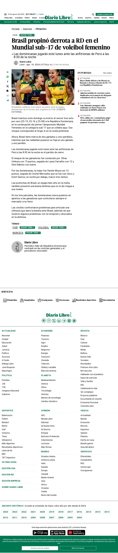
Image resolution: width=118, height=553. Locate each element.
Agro (43, 343)
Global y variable (48, 367)
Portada (15, 29)
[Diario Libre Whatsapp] (74, 321)
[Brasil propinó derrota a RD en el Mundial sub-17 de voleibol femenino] (7, 77)
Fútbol (5, 419)
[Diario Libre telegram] (64, 321)
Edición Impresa (11, 480)
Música (84, 335)
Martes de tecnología (51, 398)
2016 (79, 512)
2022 (24, 512)
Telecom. (45, 364)
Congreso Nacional (10, 391)
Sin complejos (87, 392)
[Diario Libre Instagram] (49, 321)
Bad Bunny (114, 22)
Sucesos (6, 357)
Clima (43, 387)
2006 (60, 517)
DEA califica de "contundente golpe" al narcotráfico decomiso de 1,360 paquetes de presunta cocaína (95, 120)
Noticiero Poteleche (50, 436)
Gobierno (6, 394)
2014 (97, 512)
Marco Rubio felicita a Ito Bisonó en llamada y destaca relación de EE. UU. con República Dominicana (96, 83)
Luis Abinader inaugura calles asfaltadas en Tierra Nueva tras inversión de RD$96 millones (93, 108)
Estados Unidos (48, 456)
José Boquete (8, 367)
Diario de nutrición (89, 378)
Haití (43, 463)
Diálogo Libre (8, 364)
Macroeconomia (48, 371)
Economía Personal (89, 402)
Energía (44, 353)
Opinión (96, 18)
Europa (44, 470)
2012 (5, 517)
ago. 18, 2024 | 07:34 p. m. (39, 64)
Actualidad (18, 18)
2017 (70, 512)
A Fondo (5, 360)
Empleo (44, 346)
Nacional (6, 335)
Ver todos (107, 73)
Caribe (44, 491)
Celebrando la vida (89, 388)
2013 (106, 512)
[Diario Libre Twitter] (54, 321)
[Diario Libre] (59, 16)
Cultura (84, 343)
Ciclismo (6, 433)
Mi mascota (86, 371)
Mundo (34, 18)
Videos (111, 18)
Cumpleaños (86, 460)
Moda (83, 350)
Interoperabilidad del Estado (53, 22)
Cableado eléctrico (84, 22)
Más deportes (8, 443)
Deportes (88, 18)
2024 (5, 512)
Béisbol (5, 422)
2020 (42, 512)
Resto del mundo (49, 495)
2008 (42, 517)
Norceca (70, 22)
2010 (24, 517)
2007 (51, 517)
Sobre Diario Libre (12, 487)
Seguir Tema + (27, 35)
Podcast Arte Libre (89, 367)
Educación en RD (10, 22)
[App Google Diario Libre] (40, 532)
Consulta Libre (87, 406)
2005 (70, 517)
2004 (79, 517)
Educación (6, 343)
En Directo (45, 429)
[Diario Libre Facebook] (44, 321)
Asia (43, 481)
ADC (43, 415)
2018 (60, 512)
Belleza (84, 353)
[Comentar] (7, 91)
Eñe (82, 385)
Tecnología (46, 391)
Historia (44, 394)
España (44, 467)
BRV (4, 454)
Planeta (104, 18)
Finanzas (45, 335)
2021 (33, 512)
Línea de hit (7, 450)
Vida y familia (87, 381)
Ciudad (5, 339)
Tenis (4, 436)
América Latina (48, 460)
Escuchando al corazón (91, 399)
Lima (22, 64)
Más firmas (46, 447)
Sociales (84, 360)
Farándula (85, 346)
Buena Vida (86, 357)
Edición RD (8, 474)
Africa (44, 484)
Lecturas (45, 443)
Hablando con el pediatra (92, 374)
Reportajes (7, 371)
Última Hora (8, 18)
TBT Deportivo (8, 457)
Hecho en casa (87, 440)
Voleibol (43, 227)
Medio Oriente (47, 477)
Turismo (45, 339)
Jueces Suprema (100, 22)
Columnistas (47, 440)
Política (27, 18)
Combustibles (25, 22)
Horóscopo (86, 467)
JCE (3, 384)
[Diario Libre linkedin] (59, 321)
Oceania (45, 488)
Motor (4, 426)
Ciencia (44, 384)
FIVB (15, 227)
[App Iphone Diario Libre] (57, 532)
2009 (33, 517)
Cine (82, 339)
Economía (42, 18)
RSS (82, 463)
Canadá (44, 474)
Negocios (45, 350)
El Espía (44, 433)
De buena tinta (47, 426)
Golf (4, 429)
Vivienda (45, 360)
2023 (14, 512)
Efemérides (86, 456)
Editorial (45, 422)
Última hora (9, 462)
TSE (4, 387)
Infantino (36, 22)
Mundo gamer (87, 443)
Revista (80, 18)
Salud (4, 346)
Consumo (45, 357)
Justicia (5, 350)
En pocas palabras (89, 395)
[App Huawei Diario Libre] (76, 532)
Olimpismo (7, 440)
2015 (88, 512)
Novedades (86, 364)
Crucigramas (86, 470)
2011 (14, 517)
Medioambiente (48, 380)
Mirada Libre (46, 419)
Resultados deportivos (12, 447)
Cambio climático (49, 401)
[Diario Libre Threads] (69, 321)
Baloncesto (7, 415)
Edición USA (8, 468)
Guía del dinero (87, 447)
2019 (51, 512)
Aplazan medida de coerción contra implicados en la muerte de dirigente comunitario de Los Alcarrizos (95, 95)
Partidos (6, 380)
